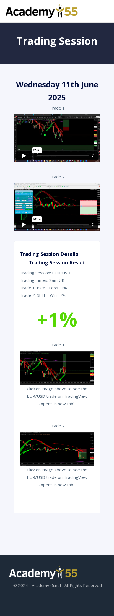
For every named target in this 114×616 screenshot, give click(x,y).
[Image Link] (42, 11)
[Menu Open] (96, 7)
